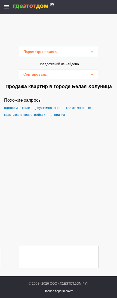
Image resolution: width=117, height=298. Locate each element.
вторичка (58, 115)
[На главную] (39, 6)
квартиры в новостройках (24, 115)
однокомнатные (17, 108)
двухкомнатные (47, 108)
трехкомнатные (78, 108)
